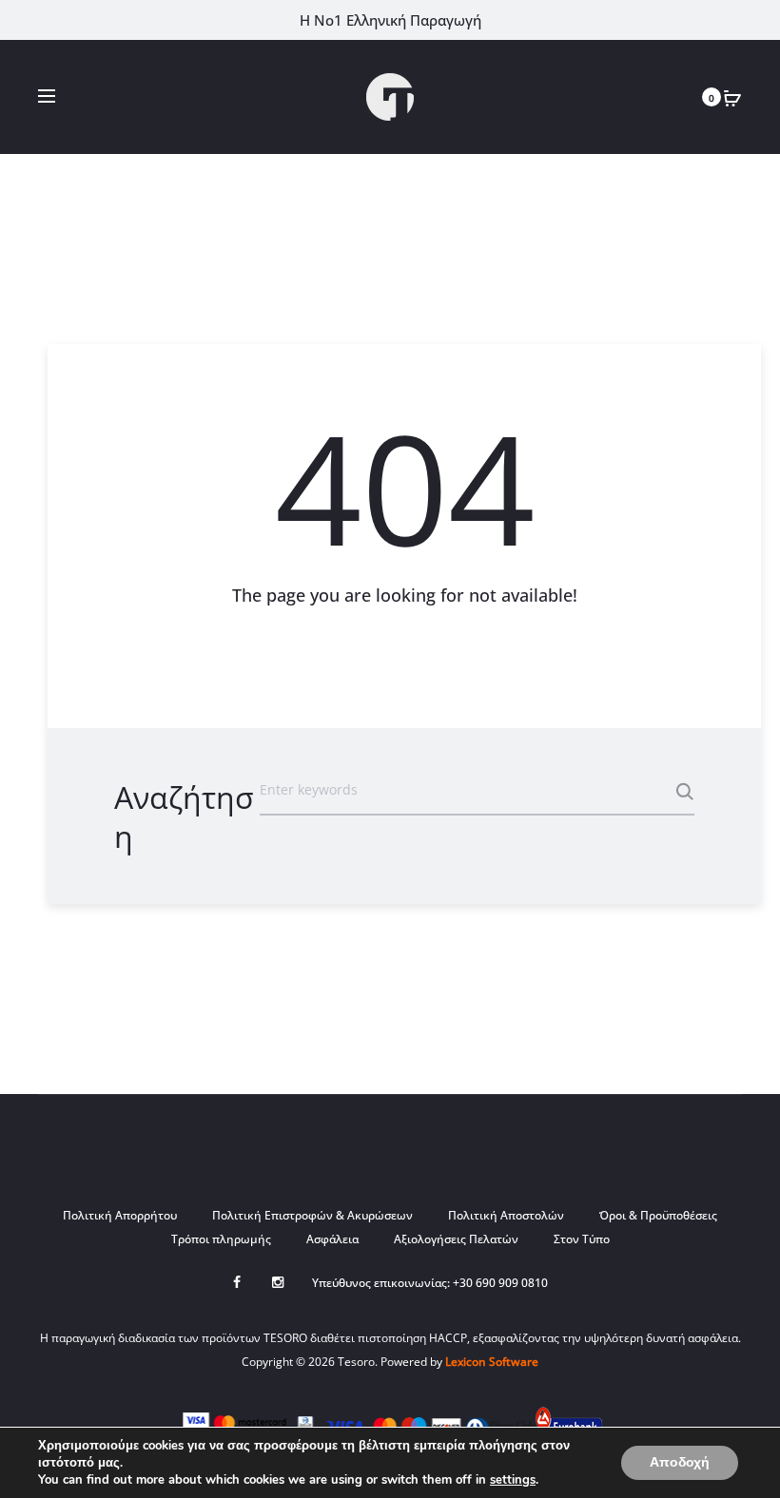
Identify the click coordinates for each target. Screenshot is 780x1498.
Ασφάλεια (332, 1239)
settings (513, 1479)
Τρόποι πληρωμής (221, 1239)
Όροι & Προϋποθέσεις (658, 1215)
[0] (732, 97)
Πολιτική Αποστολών (506, 1215)
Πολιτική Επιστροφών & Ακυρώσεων (312, 1215)
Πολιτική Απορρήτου (120, 1215)
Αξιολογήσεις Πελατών (456, 1239)
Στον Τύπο (582, 1239)
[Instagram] (277, 1282)
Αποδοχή (680, 1462)
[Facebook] (237, 1282)
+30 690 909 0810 (500, 1283)
